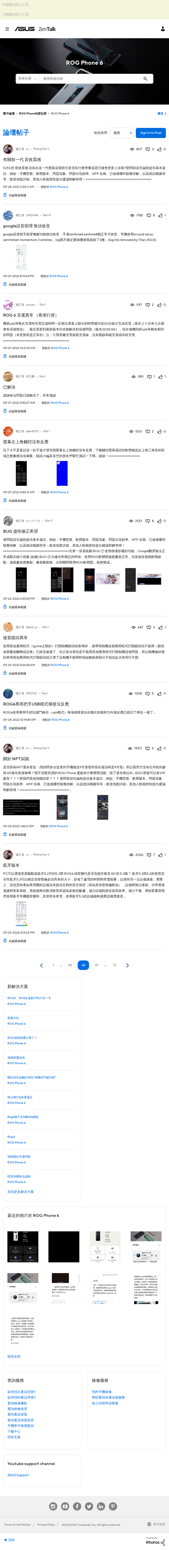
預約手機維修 (102, 1392)
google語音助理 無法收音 (26, 226)
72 (114, 965)
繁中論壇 (9, 114)
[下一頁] (127, 965)
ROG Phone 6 (59, 187)
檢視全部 (14, 1357)
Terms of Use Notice (17, 1525)
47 (97, 965)
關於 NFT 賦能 (16, 759)
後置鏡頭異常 (15, 638)
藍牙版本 (11, 865)
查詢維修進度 (17, 1409)
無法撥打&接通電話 (19, 1097)
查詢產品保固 (17, 1414)
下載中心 (14, 1432)
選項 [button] (160, 114)
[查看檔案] (8, 149)
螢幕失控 (13, 1018)
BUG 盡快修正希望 (20, 531)
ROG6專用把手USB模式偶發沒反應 (36, 704)
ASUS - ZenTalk (35, 29)
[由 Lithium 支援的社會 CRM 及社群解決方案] (155, 1541)
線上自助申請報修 (105, 1403)
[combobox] (96, 79)
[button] (22, 1246)
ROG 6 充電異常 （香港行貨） (31, 315)
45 (70, 965)
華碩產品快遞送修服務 (108, 1397)
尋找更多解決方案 (20, 1192)
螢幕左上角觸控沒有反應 (25, 442)
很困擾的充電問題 (19, 1157)
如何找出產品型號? (21, 1392)
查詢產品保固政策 (20, 1420)
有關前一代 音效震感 (22, 159)
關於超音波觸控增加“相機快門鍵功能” (31, 1077)
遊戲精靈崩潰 (16, 1058)
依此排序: (101, 133)
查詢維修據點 (17, 1403)
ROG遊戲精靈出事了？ (22, 1038)
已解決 (9, 387)
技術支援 (14, 1437)
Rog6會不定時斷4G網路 (23, 1117)
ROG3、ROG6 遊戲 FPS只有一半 (29, 998)
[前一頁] (42, 965)
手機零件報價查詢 (20, 1426)
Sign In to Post (150, 133)
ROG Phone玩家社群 (33, 114)
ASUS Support (18, 1475)
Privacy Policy (46, 1525)
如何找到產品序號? (21, 1397)
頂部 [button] (11, 1540)
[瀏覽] (9, 29)
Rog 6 (11, 1137)
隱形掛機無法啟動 (19, 1176)
